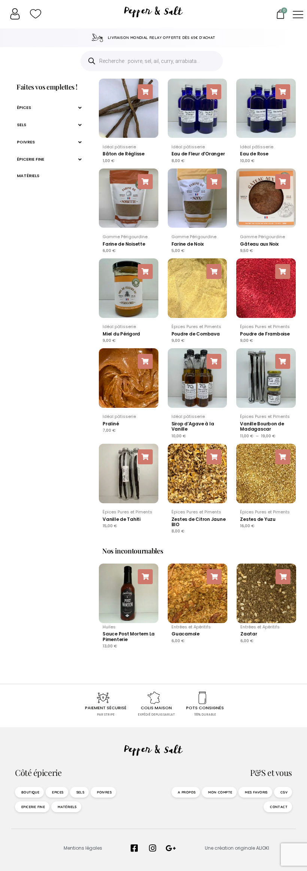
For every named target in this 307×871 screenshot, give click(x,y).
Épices (24, 107)
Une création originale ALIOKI (237, 848)
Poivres (26, 142)
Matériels (28, 176)
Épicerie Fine (30, 159)
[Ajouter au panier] (145, 91)
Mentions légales (83, 848)
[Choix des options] (282, 361)
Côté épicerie (38, 772)
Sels (21, 125)
